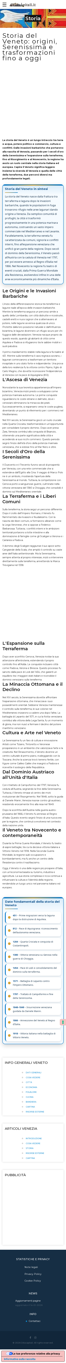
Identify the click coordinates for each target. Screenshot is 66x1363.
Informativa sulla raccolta (19, 1359)
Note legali (31, 1267)
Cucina (29, 1097)
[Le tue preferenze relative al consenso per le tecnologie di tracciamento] (63, 1022)
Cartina (30, 1107)
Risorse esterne (35, 1112)
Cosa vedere (33, 1077)
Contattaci (34, 1321)
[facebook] (30, 1337)
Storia (29, 1148)
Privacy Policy (33, 1274)
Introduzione (34, 1138)
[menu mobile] (4, 4)
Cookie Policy (33, 1280)
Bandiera (31, 1102)
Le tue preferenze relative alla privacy (36, 1353)
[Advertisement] (33, 103)
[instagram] (35, 1337)
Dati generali (33, 1072)
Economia (31, 1087)
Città (29, 1082)
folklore (31, 1092)
